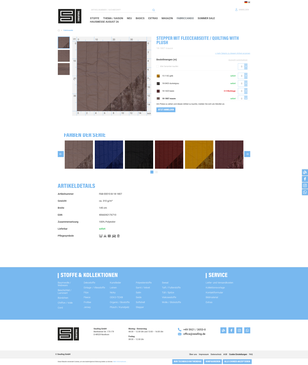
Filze (86, 292)
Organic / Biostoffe (120, 302)
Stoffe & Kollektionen (89, 275)
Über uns (193, 354)
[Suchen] (153, 10)
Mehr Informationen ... (120, 361)
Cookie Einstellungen (238, 354)
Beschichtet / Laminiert (64, 291)
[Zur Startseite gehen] (70, 16)
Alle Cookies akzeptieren (237, 361)
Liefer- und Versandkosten (219, 282)
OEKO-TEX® (116, 297)
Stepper (140, 307)
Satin (138, 292)
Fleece (87, 297)
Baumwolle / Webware (64, 284)
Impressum (204, 354)
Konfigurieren (213, 361)
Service (218, 275)
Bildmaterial (212, 297)
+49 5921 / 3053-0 (194, 329)
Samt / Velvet (143, 287)
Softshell (140, 302)
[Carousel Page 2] (156, 172)
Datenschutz (216, 354)
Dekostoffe (89, 282)
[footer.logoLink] (68, 334)
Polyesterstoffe (144, 282)
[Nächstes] (149, 79)
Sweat (165, 282)
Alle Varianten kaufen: (169, 66)
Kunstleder (115, 282)
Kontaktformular (214, 292)
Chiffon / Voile (65, 302)
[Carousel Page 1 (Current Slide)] (151, 172)
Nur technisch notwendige (188, 361)
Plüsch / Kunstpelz (119, 307)
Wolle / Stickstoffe (171, 302)
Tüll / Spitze (168, 292)
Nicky (113, 292)
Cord (60, 307)
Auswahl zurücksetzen (237, 60)
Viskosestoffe (169, 297)
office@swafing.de (194, 333)
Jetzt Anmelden (166, 110)
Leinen (113, 287)
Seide (138, 297)
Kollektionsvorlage (215, 287)
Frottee (87, 302)
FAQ (251, 354)
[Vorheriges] (74, 79)
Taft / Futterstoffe (171, 287)
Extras (209, 302)
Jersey (87, 307)
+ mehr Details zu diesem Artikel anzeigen (232, 53)
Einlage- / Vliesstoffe (94, 287)
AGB (225, 354)
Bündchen (63, 297)
